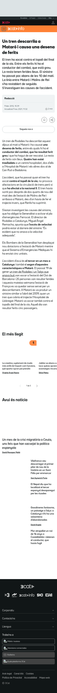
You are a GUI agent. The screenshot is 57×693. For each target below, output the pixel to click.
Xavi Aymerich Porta (39, 478)
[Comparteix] (52, 120)
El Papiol (32, 18)
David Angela (36, 525)
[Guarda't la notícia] (44, 120)
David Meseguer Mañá (11, 452)
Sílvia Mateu (43, 373)
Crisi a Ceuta (42, 18)
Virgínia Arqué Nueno (10, 373)
